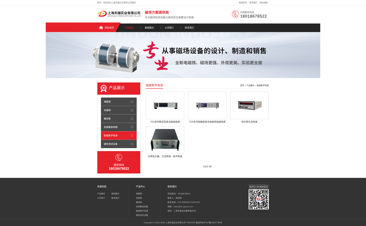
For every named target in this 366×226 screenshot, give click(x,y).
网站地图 (264, 2)
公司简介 (169, 27)
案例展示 (149, 27)
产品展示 (129, 27)
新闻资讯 (243, 2)
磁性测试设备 (111, 144)
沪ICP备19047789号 (213, 222)
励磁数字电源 (111, 135)
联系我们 (253, 2)
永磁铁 (107, 110)
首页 (242, 85)
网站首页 (109, 27)
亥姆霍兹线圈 (111, 127)
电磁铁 (107, 101)
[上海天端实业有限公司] (119, 17)
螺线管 (107, 118)
